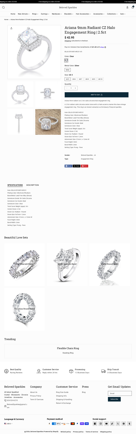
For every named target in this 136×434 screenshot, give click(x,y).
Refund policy (66, 432)
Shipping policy (106, 432)
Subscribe (114, 399)
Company (36, 386)
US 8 (87, 79)
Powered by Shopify (51, 431)
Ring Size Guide (62, 392)
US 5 (67, 79)
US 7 (80, 79)
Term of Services (36, 399)
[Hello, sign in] (127, 7)
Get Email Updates (119, 386)
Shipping (68, 41)
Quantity (68, 84)
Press (85, 386)
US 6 (74, 79)
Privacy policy (78, 432)
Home (6, 19)
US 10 (100, 79)
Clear (66, 60)
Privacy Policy (35, 396)
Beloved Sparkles (14, 386)
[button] (3, 7)
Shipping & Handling (64, 399)
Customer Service (67, 386)
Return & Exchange (63, 403)
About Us (33, 392)
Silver (67, 70)
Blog (84, 392)
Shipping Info (61, 396)
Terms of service (92, 432)
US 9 (93, 79)
